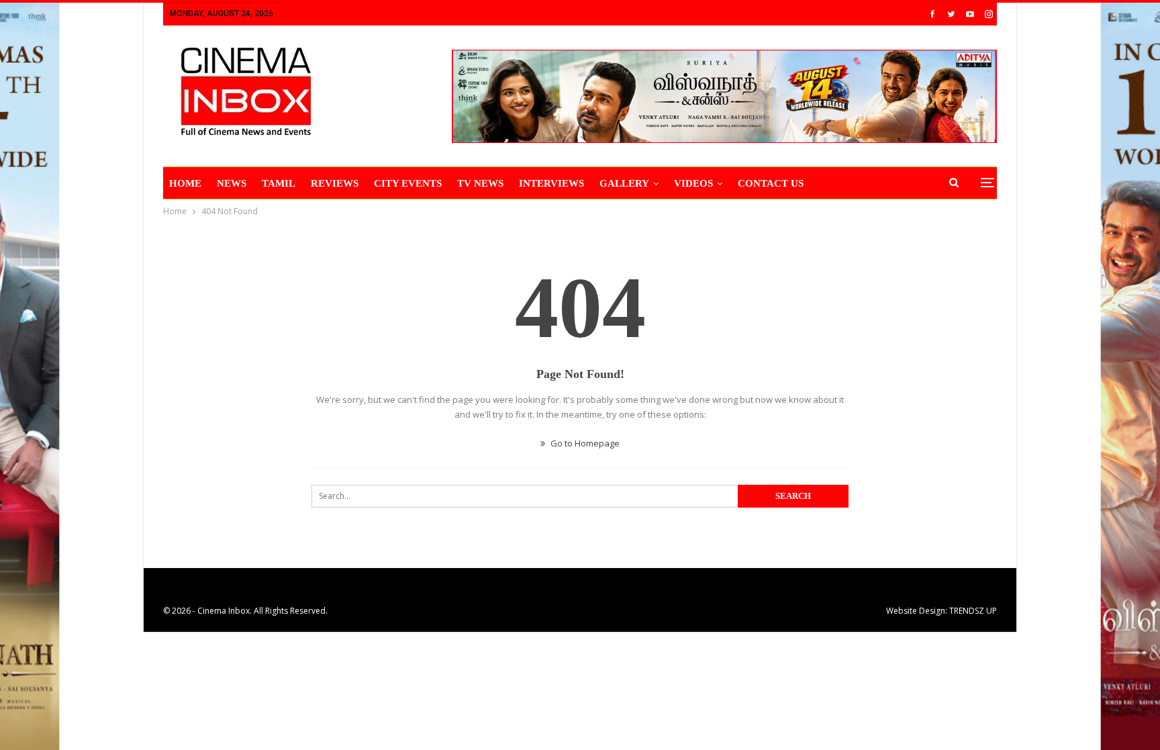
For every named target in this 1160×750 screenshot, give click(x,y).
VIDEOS (693, 183)
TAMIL (278, 183)
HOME (185, 183)
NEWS (231, 183)
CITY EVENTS (408, 183)
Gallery (624, 183)
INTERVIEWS (551, 183)
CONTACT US (771, 183)
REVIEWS (334, 183)
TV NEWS (480, 183)
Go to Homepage (584, 443)
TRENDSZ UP (973, 610)
